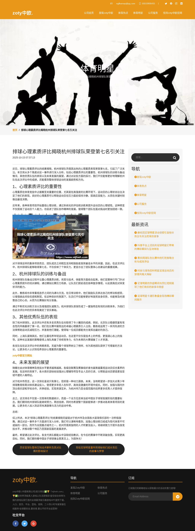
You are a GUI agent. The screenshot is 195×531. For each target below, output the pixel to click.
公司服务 (153, 13)
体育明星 (138, 13)
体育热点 (123, 13)
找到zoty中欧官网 (172, 13)
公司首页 (89, 13)
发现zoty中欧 (106, 13)
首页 (14, 130)
